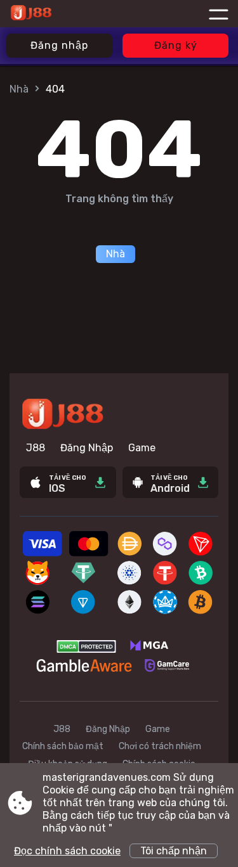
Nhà (19, 89)
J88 (35, 448)
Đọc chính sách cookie (67, 851)
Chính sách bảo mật (62, 746)
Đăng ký (175, 45)
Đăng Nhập (86, 448)
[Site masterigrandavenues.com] (59, 14)
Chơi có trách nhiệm (160, 746)
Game (141, 448)
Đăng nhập (59, 45)
